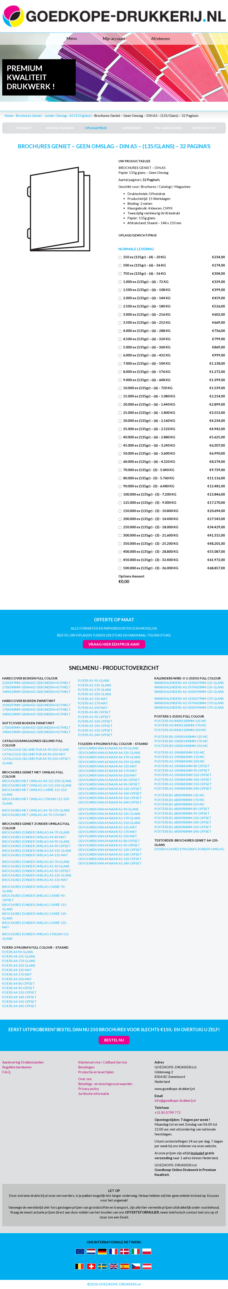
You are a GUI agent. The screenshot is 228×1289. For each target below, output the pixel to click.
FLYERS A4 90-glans (17, 952)
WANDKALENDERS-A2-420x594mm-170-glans (189, 707)
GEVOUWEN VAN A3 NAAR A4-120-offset (110, 789)
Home (8, 116)
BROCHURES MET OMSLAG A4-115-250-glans (36, 781)
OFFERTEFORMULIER (142, 1212)
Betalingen (86, 1067)
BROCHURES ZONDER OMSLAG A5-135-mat (35, 880)
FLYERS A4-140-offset (19, 997)
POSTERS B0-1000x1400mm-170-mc (181, 741)
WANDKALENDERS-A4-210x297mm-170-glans (189, 698)
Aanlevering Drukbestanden (23, 1062)
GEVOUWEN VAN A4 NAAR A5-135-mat (107, 827)
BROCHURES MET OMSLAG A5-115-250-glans (36, 785)
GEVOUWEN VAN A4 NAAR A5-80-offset (109, 841)
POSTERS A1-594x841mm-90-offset (182, 770)
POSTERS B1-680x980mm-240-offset (182, 831)
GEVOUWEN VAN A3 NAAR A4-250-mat (107, 775)
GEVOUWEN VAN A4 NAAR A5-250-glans (109, 823)
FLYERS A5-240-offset (95, 735)
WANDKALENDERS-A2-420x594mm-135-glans (189, 691)
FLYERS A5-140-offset (95, 726)
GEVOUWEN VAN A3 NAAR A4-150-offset (110, 798)
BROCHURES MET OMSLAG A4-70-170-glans (36, 810)
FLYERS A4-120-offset (19, 992)
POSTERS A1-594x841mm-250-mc (179, 761)
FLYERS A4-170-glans (18, 961)
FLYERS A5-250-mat (93, 708)
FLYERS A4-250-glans (18, 965)
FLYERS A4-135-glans (18, 956)
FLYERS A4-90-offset (18, 988)
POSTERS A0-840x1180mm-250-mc (180, 730)
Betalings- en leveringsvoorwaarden (105, 1084)
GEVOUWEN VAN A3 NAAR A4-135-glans (109, 752)
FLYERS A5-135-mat (93, 699)
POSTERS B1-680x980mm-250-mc (179, 804)
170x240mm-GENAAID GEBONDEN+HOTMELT (36, 687)
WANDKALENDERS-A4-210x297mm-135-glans (189, 683)
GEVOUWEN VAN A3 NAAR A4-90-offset (109, 784)
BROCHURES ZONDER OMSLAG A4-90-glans (35, 841)
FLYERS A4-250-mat (17, 979)
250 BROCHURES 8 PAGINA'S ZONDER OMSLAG (189, 849)
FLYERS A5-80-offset (94, 712)
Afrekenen (160, 38)
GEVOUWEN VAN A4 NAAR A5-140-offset (110, 854)
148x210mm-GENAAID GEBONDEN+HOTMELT (36, 691)
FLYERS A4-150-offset (19, 1001)
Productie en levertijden (96, 1072)
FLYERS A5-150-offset (95, 730)
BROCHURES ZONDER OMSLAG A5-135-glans (36, 875)
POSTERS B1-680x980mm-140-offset (182, 822)
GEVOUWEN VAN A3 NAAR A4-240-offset (110, 802)
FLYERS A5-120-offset (95, 721)
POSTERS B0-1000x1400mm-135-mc (181, 736)
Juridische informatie (93, 1094)
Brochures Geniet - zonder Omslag (41, 116)
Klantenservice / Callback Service (102, 1062)
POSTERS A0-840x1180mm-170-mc (180, 725)
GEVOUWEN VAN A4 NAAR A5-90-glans (108, 809)
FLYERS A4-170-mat (17, 974)
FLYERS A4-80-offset (18, 983)
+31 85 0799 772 (168, 1112)
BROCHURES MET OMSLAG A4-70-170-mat (34, 815)
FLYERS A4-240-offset (19, 1006)
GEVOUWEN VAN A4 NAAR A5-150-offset (110, 859)
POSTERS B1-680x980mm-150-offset (182, 827)
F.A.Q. (6, 1072)
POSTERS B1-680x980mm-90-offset (182, 813)
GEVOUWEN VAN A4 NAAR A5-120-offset (110, 850)
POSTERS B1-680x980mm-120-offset (182, 818)
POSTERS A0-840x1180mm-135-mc (180, 721)
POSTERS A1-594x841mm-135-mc (179, 752)
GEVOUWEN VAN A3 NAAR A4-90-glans (108, 748)
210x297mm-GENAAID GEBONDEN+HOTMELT (36, 683)
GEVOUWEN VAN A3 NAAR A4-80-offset (109, 780)
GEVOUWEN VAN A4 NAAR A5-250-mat (107, 836)
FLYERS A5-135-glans (94, 685)
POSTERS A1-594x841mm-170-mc (179, 757)
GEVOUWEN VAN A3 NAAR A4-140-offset (110, 793)
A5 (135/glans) (80, 116)
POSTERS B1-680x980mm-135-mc (179, 795)
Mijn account (114, 38)
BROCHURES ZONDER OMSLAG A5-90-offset (36, 871)
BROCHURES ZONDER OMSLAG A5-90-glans (35, 866)
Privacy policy (88, 1089)
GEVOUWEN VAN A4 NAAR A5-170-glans (109, 818)
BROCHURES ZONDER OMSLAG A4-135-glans (36, 850)
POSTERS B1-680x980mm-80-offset (182, 809)
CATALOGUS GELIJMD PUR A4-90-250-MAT (34, 754)
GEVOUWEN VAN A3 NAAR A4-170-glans (109, 757)
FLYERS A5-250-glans (94, 694)
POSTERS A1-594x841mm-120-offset (183, 775)
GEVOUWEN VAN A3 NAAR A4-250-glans (109, 762)
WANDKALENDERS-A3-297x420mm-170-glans (189, 703)
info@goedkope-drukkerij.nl (175, 1100)
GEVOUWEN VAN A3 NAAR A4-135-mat (107, 766)
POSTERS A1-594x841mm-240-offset (183, 788)
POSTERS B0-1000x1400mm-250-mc (181, 746)
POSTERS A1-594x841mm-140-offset (183, 779)
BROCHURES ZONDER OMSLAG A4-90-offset (36, 846)
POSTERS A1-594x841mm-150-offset (183, 784)
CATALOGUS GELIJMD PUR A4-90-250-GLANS (35, 749)
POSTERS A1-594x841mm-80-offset (182, 766)
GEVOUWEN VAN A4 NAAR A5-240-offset (110, 863)
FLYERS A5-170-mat (93, 703)
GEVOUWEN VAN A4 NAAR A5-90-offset (109, 845)
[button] (39, 38)
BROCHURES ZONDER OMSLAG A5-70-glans (35, 862)
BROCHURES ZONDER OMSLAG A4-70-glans (35, 832)
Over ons (85, 1079)
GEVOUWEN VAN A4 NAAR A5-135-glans (109, 813)
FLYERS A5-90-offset (94, 717)
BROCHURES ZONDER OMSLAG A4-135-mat (35, 855)
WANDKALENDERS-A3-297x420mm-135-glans (189, 687)
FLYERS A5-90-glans (93, 680)
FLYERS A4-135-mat (17, 970)
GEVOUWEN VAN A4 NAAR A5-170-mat (107, 832)
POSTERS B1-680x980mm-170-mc (179, 800)
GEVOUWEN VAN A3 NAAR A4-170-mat (107, 771)
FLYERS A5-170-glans (94, 689)
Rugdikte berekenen (17, 1067)
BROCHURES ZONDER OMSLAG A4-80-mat (34, 837)
